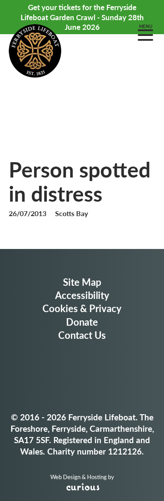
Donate (82, 322)
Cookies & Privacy (82, 308)
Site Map (82, 282)
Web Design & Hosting (78, 477)
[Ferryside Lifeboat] (35, 52)
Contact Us (82, 335)
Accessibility (82, 295)
